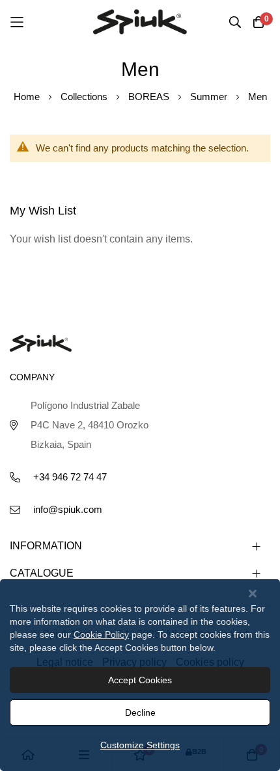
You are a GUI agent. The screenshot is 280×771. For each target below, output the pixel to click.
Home (28, 96)
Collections (85, 96)
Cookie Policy (101, 634)
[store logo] (140, 21)
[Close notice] (252, 594)
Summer (210, 96)
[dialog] (140, 675)
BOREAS (150, 96)
